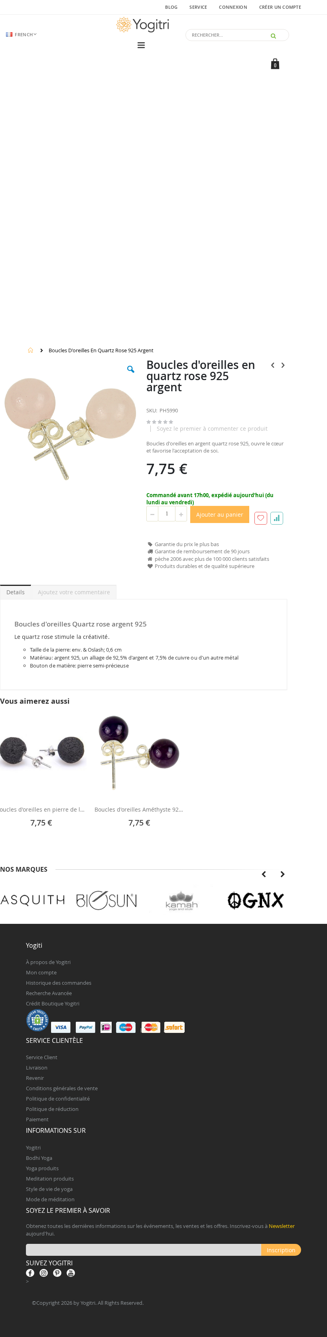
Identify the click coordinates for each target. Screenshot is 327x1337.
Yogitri (33, 1147)
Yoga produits (42, 1168)
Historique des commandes (58, 982)
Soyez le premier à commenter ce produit (212, 428)
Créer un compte (280, 7)
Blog (171, 7)
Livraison (36, 1067)
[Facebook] (30, 1273)
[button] (131, 375)
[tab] (15, 591)
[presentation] (263, 874)
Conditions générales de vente (62, 1088)
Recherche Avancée (49, 993)
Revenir (35, 1077)
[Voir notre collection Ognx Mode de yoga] (255, 901)
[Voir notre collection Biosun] (107, 901)
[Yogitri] (143, 25)
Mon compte (41, 972)
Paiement (37, 1119)
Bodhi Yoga (39, 1157)
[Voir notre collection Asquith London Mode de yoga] (32, 901)
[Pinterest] (57, 1273)
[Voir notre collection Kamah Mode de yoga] (181, 901)
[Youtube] (71, 1273)
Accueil (30, 350)
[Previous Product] (272, 365)
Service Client (41, 1057)
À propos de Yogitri (48, 962)
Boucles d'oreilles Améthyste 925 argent (140, 809)
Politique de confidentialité (58, 1098)
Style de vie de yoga (49, 1189)
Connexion (233, 7)
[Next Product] (282, 365)
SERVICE (198, 7)
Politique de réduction (52, 1109)
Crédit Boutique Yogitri (52, 1003)
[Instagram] (43, 1273)
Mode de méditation (50, 1199)
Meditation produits (50, 1178)
